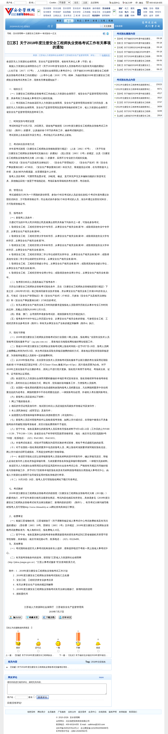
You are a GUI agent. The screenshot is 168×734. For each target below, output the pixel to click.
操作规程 (96, 8)
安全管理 (67, 8)
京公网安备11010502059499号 (94, 728)
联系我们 (133, 712)
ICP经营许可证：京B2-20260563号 (71, 731)
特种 (133, 15)
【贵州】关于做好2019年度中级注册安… (134, 39)
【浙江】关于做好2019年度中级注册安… (134, 43)
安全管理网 (18, 33)
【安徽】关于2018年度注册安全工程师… (134, 61)
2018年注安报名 (98, 662)
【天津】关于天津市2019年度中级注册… (134, 47)
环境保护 (57, 12)
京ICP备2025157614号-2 (67, 728)
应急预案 (67, 12)
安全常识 (67, 15)
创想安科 (31, 712)
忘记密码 (95, 2)
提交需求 (82, 712)
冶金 (133, 12)
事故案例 (87, 8)
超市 (151, 15)
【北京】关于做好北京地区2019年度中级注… (88, 655)
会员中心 (116, 3)
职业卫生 (96, 12)
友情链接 (123, 712)
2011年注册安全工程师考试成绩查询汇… (134, 85)
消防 (121, 15)
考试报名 (46, 33)
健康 (109, 12)
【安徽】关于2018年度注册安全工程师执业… (34, 655)
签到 (145, 15)
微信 (141, 3)
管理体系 (47, 15)
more (101, 677)
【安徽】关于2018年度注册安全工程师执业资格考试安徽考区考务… (39, 667)
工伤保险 (87, 12)
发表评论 (42, 697)
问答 (145, 12)
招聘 (157, 15)
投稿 (151, 12)
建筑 (133, 8)
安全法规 (57, 8)
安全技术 (77, 8)
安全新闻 (47, 8)
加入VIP (128, 3)
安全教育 (47, 12)
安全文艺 (86, 15)
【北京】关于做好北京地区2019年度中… (134, 52)
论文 (60, 15)
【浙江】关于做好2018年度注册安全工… (134, 65)
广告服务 (62, 712)
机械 (121, 12)
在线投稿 (102, 712)
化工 (127, 8)
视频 (157, 8)
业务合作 (72, 712)
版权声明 (113, 712)
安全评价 (77, 12)
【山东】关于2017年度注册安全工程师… (134, 70)
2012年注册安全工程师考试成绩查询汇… (134, 89)
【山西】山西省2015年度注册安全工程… (134, 116)
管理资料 (106, 15)
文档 (55, 15)
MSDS (158, 12)
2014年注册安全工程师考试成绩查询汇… (134, 98)
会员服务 (52, 712)
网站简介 (41, 712)
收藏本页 (106, 55)
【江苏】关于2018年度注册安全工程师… (134, 56)
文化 (104, 12)
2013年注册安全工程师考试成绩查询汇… (134, 107)
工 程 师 (76, 15)
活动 (151, 8)
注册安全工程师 (33, 33)
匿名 (30, 697)
